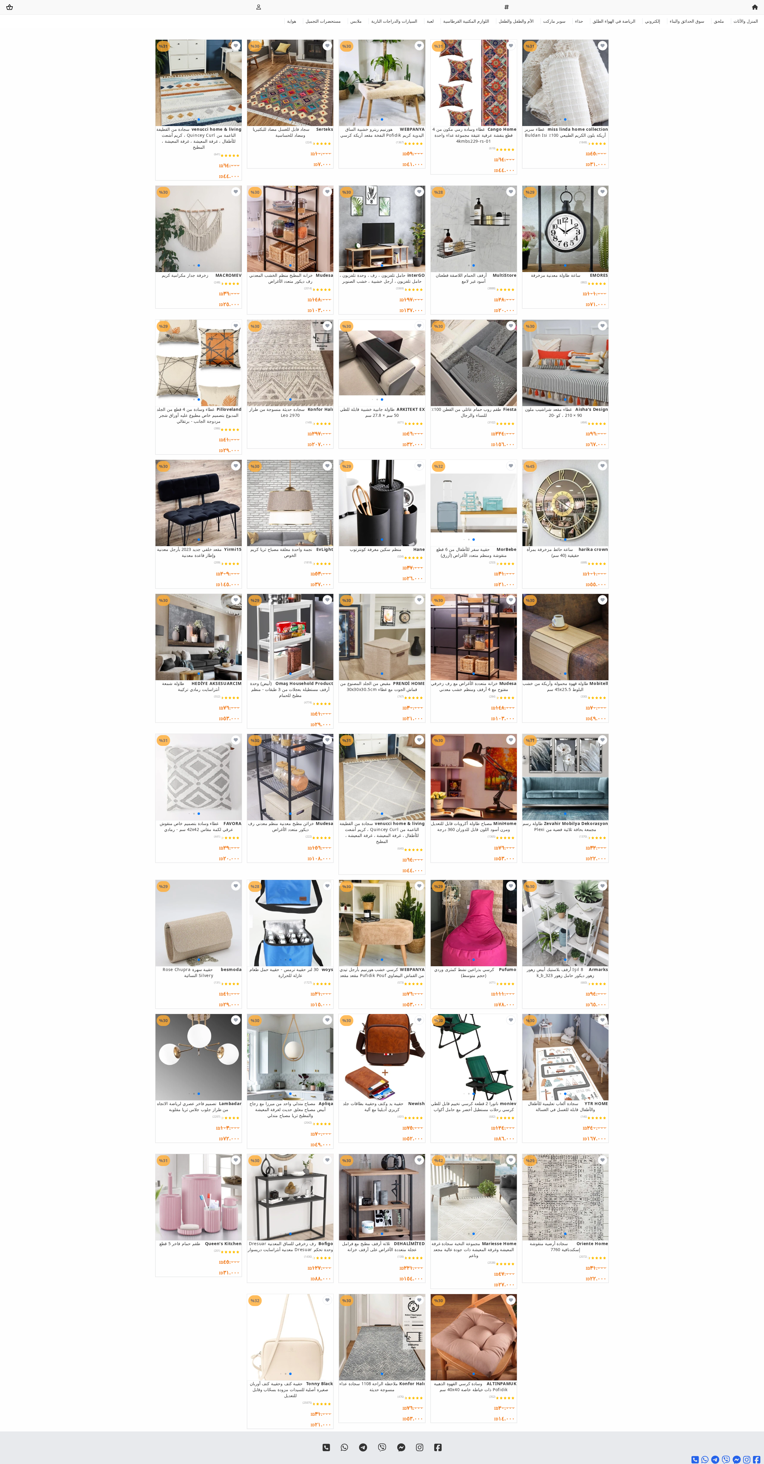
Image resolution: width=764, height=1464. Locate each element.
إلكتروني (652, 21)
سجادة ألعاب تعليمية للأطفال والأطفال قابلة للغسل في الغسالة (568, 1106)
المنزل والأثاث (746, 21)
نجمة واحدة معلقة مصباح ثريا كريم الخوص (291, 552)
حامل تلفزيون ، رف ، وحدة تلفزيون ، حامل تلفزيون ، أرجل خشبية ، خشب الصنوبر (382, 278)
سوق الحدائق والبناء (687, 21)
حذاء (579, 21)
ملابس (356, 21)
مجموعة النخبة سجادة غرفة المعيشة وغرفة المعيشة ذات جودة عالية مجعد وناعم (474, 1249)
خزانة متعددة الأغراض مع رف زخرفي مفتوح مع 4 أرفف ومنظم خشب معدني (473, 686)
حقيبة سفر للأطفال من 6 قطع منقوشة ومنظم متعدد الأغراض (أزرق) (476, 552)
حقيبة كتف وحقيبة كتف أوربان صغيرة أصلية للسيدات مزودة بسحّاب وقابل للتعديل (291, 1389)
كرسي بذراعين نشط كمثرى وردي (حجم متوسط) (475, 972)
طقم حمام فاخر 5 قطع (200, 1243)
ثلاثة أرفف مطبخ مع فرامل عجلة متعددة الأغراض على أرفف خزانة (383, 1246)
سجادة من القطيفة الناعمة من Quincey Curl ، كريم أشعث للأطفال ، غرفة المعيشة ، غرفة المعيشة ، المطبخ (198, 138)
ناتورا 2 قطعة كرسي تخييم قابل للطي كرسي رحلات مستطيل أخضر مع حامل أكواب (474, 1106)
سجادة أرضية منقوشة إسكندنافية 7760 (569, 1246)
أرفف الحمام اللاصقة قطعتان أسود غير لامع (476, 278)
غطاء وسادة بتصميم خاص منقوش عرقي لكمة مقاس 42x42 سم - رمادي (200, 826)
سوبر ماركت (554, 21)
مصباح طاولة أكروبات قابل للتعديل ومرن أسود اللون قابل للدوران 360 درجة (474, 826)
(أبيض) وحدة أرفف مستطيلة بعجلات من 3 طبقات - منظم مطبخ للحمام (291, 689)
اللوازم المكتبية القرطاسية (466, 21)
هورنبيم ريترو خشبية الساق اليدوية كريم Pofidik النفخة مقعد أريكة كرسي (382, 132)
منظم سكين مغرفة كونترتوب (387, 549)
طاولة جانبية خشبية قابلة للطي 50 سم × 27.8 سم (382, 412)
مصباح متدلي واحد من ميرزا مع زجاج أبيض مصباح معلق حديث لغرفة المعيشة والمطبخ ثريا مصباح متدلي (291, 1109)
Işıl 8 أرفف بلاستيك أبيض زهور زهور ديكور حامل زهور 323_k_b (567, 972)
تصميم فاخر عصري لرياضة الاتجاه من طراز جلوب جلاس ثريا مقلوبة (199, 1106)
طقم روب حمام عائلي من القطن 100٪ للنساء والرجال (474, 412)
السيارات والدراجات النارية (394, 21)
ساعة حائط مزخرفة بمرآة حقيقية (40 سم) (567, 552)
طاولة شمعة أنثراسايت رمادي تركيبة (201, 686)
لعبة (430, 21)
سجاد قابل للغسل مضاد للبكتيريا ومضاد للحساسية (293, 132)
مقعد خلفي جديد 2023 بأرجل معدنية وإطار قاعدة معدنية (199, 552)
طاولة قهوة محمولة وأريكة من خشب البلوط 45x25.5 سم (565, 686)
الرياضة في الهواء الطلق (614, 21)
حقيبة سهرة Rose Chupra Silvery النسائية (202, 972)
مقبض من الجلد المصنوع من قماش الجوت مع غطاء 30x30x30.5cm (382, 686)
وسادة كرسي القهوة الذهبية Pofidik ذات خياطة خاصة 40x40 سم (475, 1386)
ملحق (719, 21)
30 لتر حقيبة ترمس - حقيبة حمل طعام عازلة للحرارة (291, 972)
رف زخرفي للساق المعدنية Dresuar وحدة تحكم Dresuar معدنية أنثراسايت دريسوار (290, 1246)
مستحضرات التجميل (323, 21)
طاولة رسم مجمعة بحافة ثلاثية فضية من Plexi (565, 826)
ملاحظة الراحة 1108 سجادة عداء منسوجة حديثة (382, 1386)
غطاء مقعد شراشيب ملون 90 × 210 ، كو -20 (566, 412)
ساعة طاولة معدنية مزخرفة (569, 275)
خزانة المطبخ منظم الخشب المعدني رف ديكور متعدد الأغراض (291, 278)
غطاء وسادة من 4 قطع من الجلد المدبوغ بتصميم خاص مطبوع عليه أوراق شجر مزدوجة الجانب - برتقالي (199, 415)
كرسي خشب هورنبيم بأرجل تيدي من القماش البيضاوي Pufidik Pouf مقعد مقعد (382, 972)
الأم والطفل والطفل (516, 21)
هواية (291, 21)
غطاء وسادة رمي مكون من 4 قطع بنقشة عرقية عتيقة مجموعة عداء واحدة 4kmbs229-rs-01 (474, 135)
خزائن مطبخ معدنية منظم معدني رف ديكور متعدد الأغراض (290, 826)
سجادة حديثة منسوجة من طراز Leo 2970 (291, 412)
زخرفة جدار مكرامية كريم (201, 275)
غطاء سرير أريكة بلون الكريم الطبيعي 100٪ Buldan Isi (566, 132)
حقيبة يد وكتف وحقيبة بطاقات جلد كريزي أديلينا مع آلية (384, 1106)
